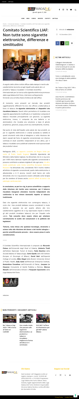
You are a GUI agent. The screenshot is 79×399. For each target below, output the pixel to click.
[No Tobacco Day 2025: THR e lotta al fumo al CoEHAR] (9, 318)
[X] (67, 9)
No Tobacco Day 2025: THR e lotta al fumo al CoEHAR (9, 328)
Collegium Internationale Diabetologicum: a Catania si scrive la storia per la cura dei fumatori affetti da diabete (65, 65)
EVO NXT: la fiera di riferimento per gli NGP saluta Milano (43, 328)
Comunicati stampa (13, 24)
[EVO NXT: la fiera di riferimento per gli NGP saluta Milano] (43, 318)
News (57, 83)
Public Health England (20, 154)
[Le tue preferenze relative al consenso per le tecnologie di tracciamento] (75, 395)
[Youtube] (71, 9)
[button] (75, 9)
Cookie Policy (69, 397)
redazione (6, 295)
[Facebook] (59, 9)
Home (4, 24)
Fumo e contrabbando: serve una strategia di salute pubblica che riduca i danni (66, 78)
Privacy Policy (59, 397)
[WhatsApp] (67, 43)
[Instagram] (63, 9)
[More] (72, 43)
